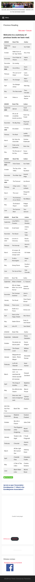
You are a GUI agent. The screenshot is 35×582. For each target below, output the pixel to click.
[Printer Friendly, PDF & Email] (8, 477)
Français (29, 30)
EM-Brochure (6, 538)
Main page (21, 30)
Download (14, 538)
